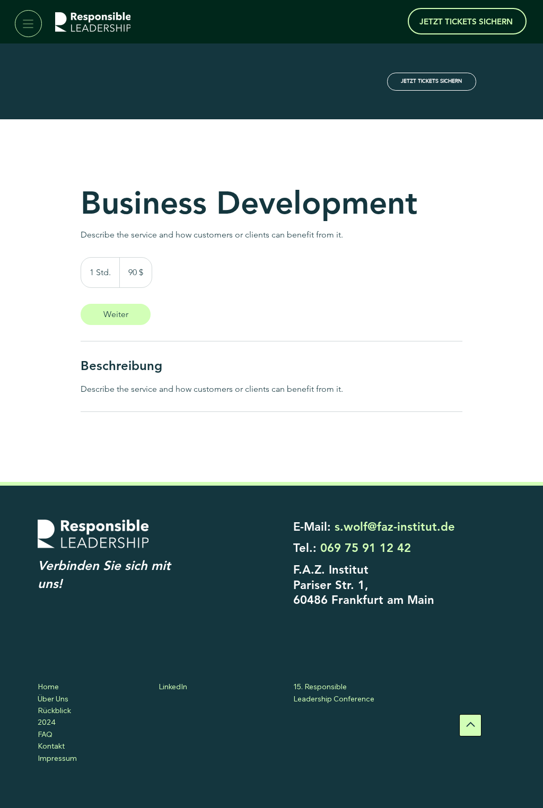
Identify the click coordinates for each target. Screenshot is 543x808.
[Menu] (28, 23)
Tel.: (352, 548)
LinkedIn (173, 686)
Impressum (57, 758)
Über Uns (53, 699)
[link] (116, 314)
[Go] (470, 725)
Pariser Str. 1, (331, 585)
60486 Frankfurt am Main (363, 600)
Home (48, 686)
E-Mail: (374, 527)
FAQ (45, 734)
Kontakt (51, 746)
